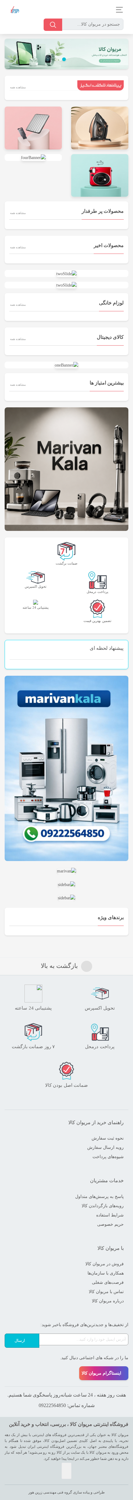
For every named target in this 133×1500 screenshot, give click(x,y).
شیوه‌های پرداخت (108, 1156)
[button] (119, 54)
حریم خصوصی (110, 1224)
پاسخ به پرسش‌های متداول (99, 1196)
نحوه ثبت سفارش (108, 1138)
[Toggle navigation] (117, 10)
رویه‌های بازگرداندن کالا (103, 1206)
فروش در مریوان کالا (104, 1264)
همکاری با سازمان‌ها (106, 1273)
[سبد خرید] (24, 25)
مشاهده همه (18, 87)
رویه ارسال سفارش (105, 1147)
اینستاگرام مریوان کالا (101, 1373)
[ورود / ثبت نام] (14, 25)
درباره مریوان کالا (108, 1301)
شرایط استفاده (110, 1215)
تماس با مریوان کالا (106, 1291)
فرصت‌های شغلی (108, 1282)
